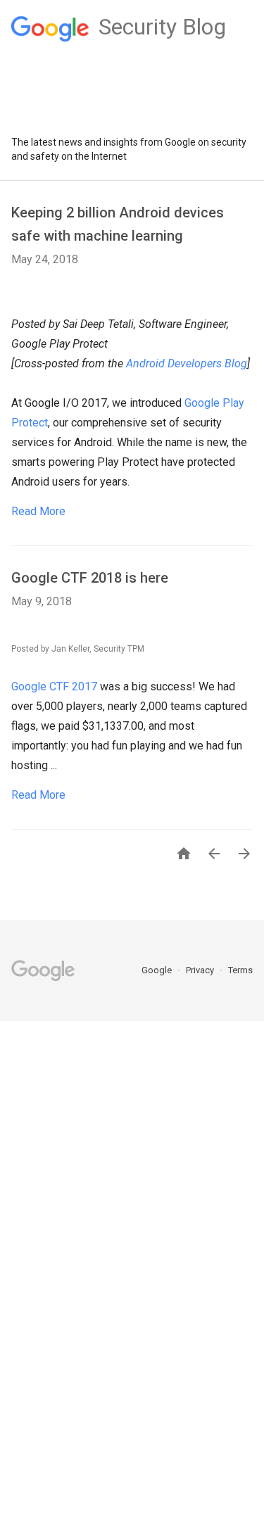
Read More (38, 511)
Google (158, 970)
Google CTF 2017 (54, 686)
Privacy (201, 970)
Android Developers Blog (186, 363)
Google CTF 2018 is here (89, 577)
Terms (240, 970)
